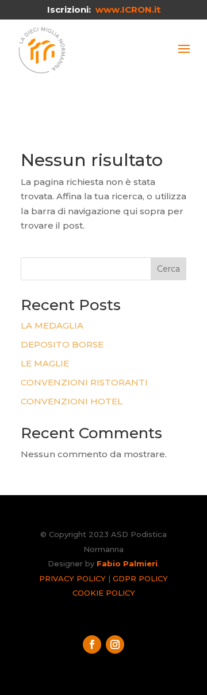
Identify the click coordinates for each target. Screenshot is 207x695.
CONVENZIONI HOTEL (71, 401)
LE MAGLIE (45, 363)
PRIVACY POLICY (72, 578)
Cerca (168, 269)
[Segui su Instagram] (115, 644)
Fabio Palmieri (127, 563)
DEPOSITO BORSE (62, 344)
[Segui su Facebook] (92, 644)
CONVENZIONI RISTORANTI (84, 382)
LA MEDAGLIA (52, 325)
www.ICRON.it (127, 9)
